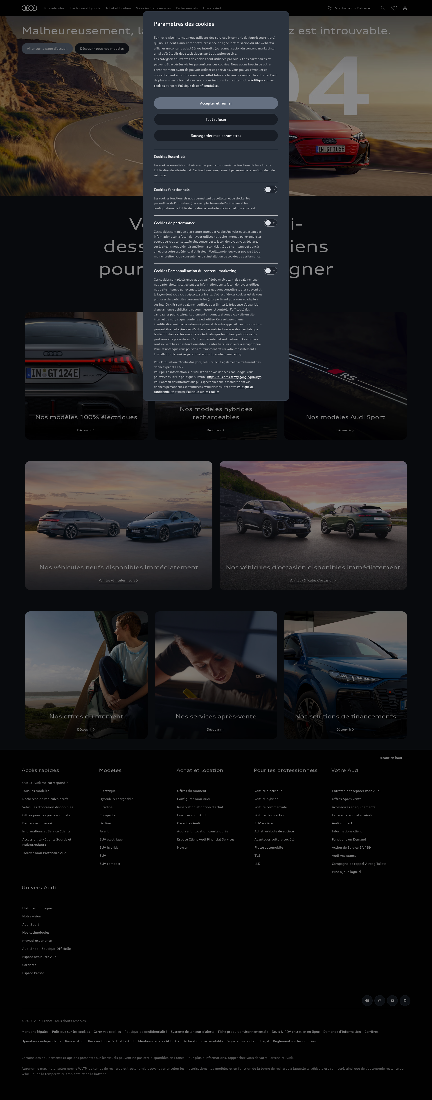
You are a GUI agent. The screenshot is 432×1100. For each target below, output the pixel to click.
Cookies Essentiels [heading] (170, 156)
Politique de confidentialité (198, 85)
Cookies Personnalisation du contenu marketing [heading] (195, 270)
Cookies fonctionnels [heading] (172, 189)
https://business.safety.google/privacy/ (234, 377)
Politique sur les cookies (202, 391)
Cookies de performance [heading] (174, 223)
